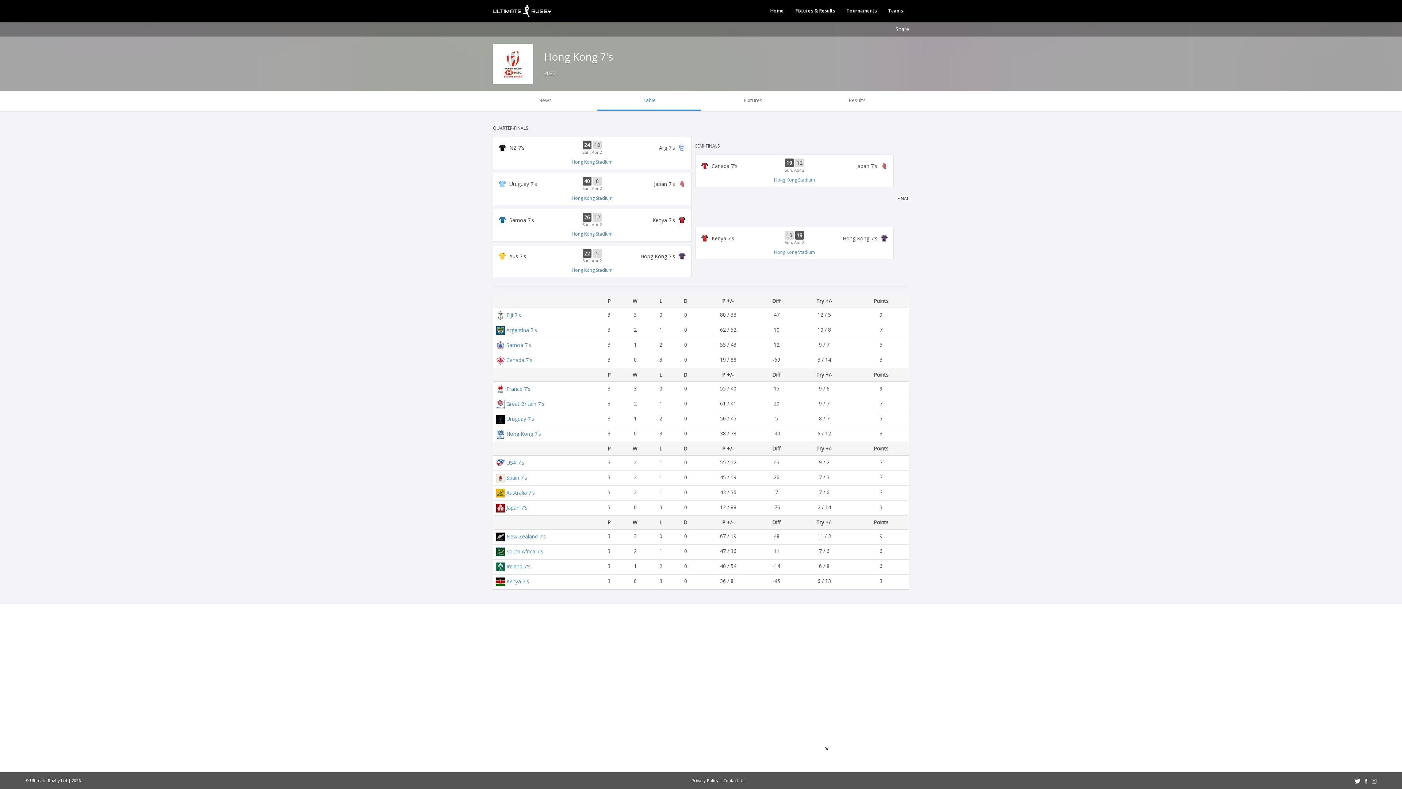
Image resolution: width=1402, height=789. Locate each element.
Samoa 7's (518, 345)
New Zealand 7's (526, 536)
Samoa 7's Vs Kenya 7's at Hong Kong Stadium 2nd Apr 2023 (592, 220)
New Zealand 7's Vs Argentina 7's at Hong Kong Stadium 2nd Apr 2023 (592, 148)
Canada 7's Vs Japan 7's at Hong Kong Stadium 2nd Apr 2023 (794, 166)
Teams (895, 11)
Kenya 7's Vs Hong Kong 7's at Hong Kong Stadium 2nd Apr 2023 (794, 238)
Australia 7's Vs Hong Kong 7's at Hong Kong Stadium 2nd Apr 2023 (592, 256)
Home (777, 11)
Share (902, 29)
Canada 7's (519, 360)
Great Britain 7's (525, 403)
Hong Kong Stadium (592, 162)
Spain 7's (516, 477)
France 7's (518, 388)
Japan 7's (517, 507)
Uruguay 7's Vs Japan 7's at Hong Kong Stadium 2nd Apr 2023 (592, 184)
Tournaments (862, 11)
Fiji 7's (513, 315)
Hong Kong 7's (523, 433)
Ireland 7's (518, 566)
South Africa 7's (524, 551)
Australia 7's (520, 492)
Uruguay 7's (520, 418)
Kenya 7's (517, 581)
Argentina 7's (521, 330)
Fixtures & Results (815, 11)
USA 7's (515, 462)
